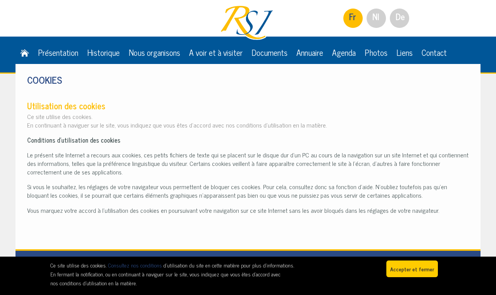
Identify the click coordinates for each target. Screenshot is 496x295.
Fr (352, 16)
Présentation (58, 52)
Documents (269, 52)
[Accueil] (24, 52)
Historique (103, 52)
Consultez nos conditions (135, 264)
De (400, 16)
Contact (434, 52)
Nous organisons (154, 52)
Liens (404, 52)
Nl (375, 16)
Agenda (344, 52)
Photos (376, 52)
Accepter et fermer (412, 268)
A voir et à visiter (216, 52)
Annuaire (309, 52)
